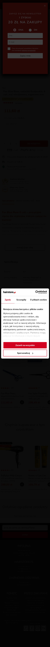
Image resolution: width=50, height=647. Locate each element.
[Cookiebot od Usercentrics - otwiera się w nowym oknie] (35, 292)
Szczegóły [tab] (21, 299)
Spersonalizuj (23, 353)
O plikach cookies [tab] (38, 299)
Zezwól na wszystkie (25, 345)
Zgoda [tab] (8, 299)
